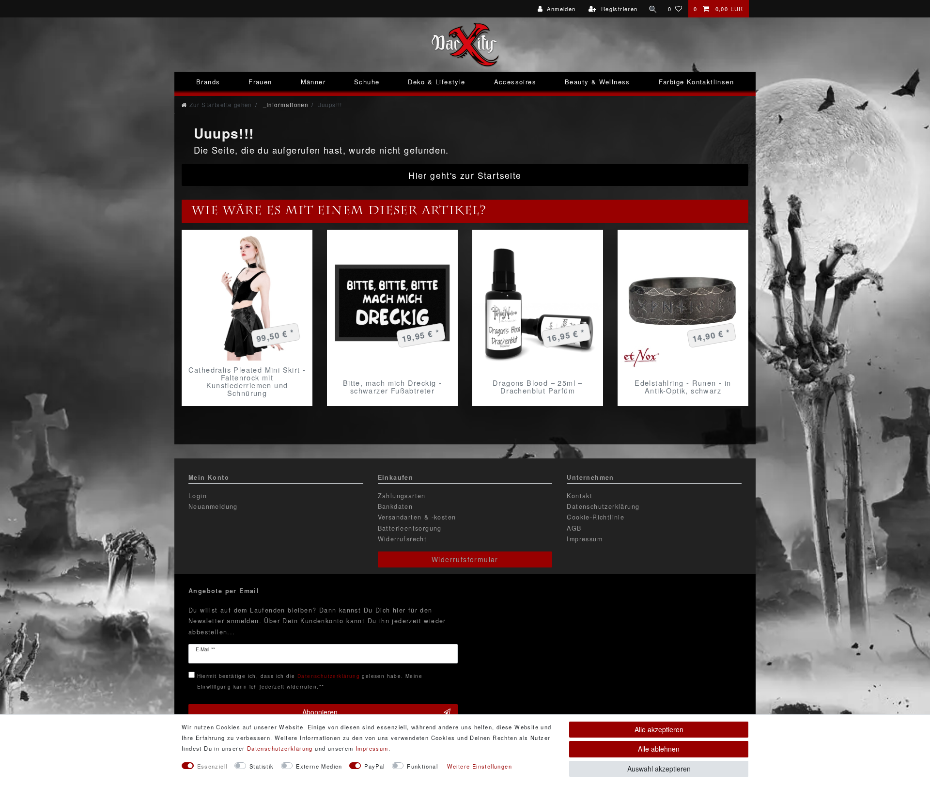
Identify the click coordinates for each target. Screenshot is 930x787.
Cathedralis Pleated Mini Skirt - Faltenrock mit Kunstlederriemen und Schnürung (247, 381)
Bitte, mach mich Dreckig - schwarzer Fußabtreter (392, 386)
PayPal (374, 766)
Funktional (422, 766)
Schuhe (366, 81)
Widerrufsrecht (402, 539)
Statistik (261, 766)
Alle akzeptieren (659, 729)
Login (197, 495)
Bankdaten (395, 506)
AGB (574, 528)
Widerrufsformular (465, 559)
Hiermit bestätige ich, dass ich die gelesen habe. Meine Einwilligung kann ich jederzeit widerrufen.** (309, 681)
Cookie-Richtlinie (595, 517)
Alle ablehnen (659, 749)
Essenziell (212, 766)
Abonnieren (320, 712)
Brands (208, 81)
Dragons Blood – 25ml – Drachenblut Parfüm (538, 386)
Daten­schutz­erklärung (280, 748)
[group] (247, 295)
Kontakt (579, 495)
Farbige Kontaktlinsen (696, 81)
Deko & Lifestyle (436, 81)
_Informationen (284, 105)
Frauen (260, 81)
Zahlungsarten (402, 495)
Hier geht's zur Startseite (464, 175)
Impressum (585, 539)
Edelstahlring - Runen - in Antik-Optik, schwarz (683, 386)
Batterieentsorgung (410, 528)
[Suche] (653, 8)
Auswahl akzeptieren (659, 768)
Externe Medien (319, 766)
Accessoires (515, 81)
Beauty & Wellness (597, 81)
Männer (313, 81)
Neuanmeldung (213, 506)
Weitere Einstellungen (479, 766)
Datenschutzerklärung (603, 506)
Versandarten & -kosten (417, 517)
